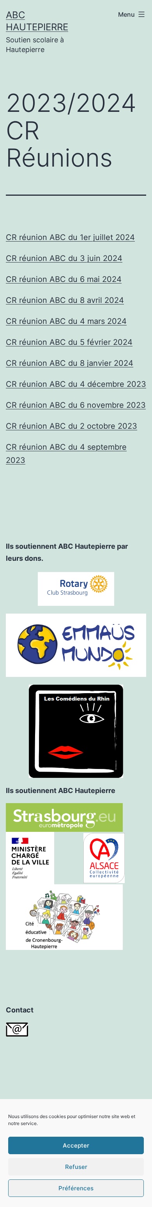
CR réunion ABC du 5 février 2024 (69, 342)
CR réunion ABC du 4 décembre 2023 (76, 384)
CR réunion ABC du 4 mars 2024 (66, 321)
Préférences (76, 1188)
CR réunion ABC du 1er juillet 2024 (70, 237)
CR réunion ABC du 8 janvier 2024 (69, 363)
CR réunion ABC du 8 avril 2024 (65, 300)
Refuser (76, 1166)
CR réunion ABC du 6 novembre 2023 (76, 405)
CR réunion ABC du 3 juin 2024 (64, 258)
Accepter (76, 1145)
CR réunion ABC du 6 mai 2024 (64, 279)
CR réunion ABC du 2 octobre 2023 (71, 426)
